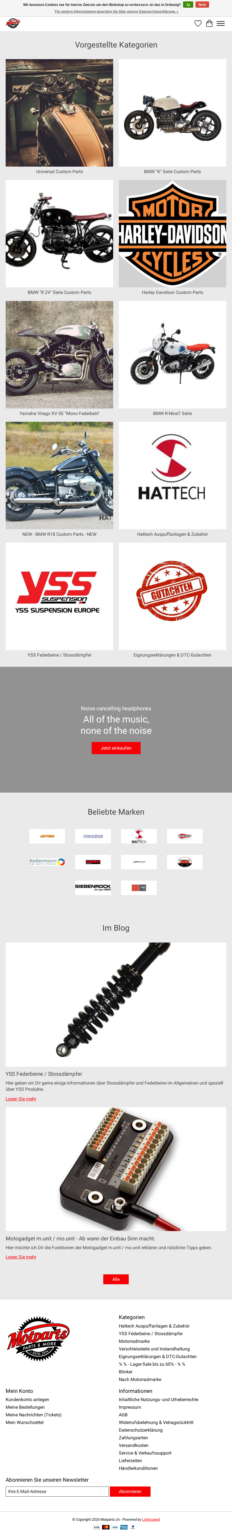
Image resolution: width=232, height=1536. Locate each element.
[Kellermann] (47, 862)
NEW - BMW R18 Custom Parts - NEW (59, 534)
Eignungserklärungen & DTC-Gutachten (172, 655)
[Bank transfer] (96, 1527)
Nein (202, 5)
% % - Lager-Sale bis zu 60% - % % (152, 1364)
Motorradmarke (134, 1341)
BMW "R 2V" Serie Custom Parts (59, 292)
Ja (188, 5)
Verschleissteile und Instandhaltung (154, 1349)
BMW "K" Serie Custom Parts (172, 171)
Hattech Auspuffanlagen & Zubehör (172, 534)
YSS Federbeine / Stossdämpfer (59, 655)
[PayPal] (133, 1527)
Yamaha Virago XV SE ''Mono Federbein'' (60, 413)
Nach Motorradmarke (140, 1379)
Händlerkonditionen (138, 1468)
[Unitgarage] (139, 888)
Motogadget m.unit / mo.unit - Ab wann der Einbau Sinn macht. (80, 1238)
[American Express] (124, 1527)
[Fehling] (93, 837)
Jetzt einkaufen (116, 748)
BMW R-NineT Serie (172, 413)
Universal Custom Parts (59, 171)
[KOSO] (93, 862)
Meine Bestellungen (25, 1407)
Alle (116, 1279)
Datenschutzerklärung (141, 1430)
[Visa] (115, 1527)
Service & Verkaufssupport (145, 1453)
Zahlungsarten (133, 1437)
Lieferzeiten (130, 1460)
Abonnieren (130, 1491)
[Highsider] (185, 837)
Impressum (130, 1407)
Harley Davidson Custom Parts (172, 292)
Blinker (125, 1371)
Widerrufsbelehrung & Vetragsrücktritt (156, 1422)
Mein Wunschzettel (25, 1422)
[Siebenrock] (93, 888)
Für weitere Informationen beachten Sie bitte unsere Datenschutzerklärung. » (117, 12)
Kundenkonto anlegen (27, 1399)
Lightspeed (151, 1519)
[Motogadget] (139, 862)
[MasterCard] (105, 1527)
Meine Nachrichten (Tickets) (34, 1414)
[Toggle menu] (220, 23)
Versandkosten (134, 1445)
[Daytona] (47, 837)
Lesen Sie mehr (21, 1099)
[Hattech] (139, 837)
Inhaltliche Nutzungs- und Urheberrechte (158, 1399)
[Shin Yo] (185, 862)
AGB (123, 1414)
